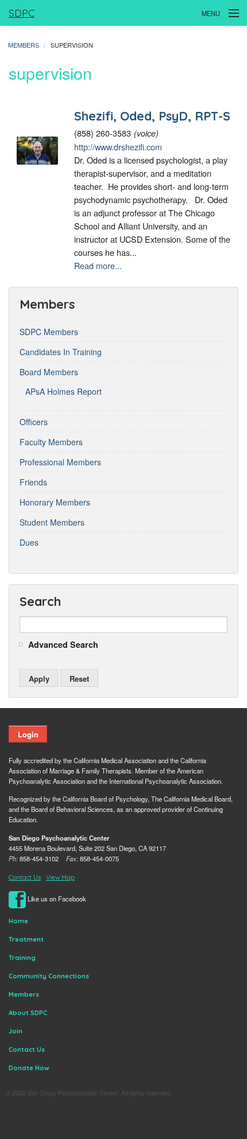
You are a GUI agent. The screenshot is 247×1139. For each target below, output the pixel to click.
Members (23, 44)
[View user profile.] (38, 149)
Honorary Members (55, 502)
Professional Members (60, 462)
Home (18, 921)
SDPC (21, 13)
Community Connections (49, 976)
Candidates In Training (61, 351)
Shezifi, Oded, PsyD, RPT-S (152, 115)
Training (22, 958)
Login (28, 734)
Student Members (52, 522)
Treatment (26, 939)
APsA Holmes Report (63, 391)
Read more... (98, 265)
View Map (60, 877)
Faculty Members (51, 442)
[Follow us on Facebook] (17, 898)
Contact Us (25, 877)
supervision (72, 44)
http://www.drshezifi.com (118, 147)
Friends (33, 482)
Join (15, 1031)
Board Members (49, 372)
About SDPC (28, 1013)
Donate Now (29, 1068)
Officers (34, 421)
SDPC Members (49, 331)
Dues (29, 542)
